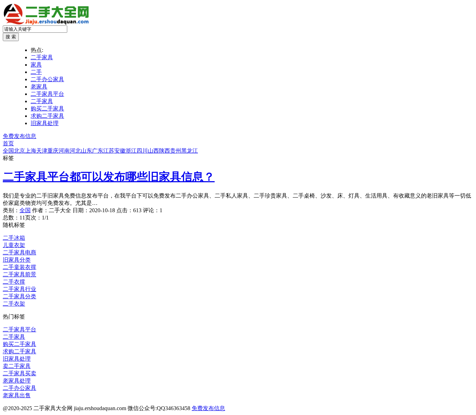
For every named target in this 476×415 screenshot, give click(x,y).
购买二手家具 (47, 109)
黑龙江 (189, 151)
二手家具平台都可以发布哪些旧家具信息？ (109, 176)
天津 (41, 151)
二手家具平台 (47, 94)
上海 (30, 151)
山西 (153, 151)
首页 (8, 143)
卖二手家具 (17, 366)
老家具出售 (17, 395)
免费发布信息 (19, 136)
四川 (142, 151)
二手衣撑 (14, 282)
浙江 (131, 151)
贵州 (175, 151)
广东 (97, 151)
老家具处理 (17, 381)
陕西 (164, 151)
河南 (64, 151)
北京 (19, 151)
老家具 (39, 87)
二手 (36, 72)
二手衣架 (14, 304)
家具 (36, 65)
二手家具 (42, 57)
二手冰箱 (14, 238)
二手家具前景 (19, 274)
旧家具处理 (45, 123)
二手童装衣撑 (19, 267)
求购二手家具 (47, 116)
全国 (8, 151)
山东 (86, 151)
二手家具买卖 (19, 373)
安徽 (119, 151)
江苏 (108, 151)
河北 (75, 151)
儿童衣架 (14, 245)
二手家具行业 (19, 289)
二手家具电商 (19, 252)
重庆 (53, 151)
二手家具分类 (19, 296)
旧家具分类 (17, 260)
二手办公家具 (47, 79)
